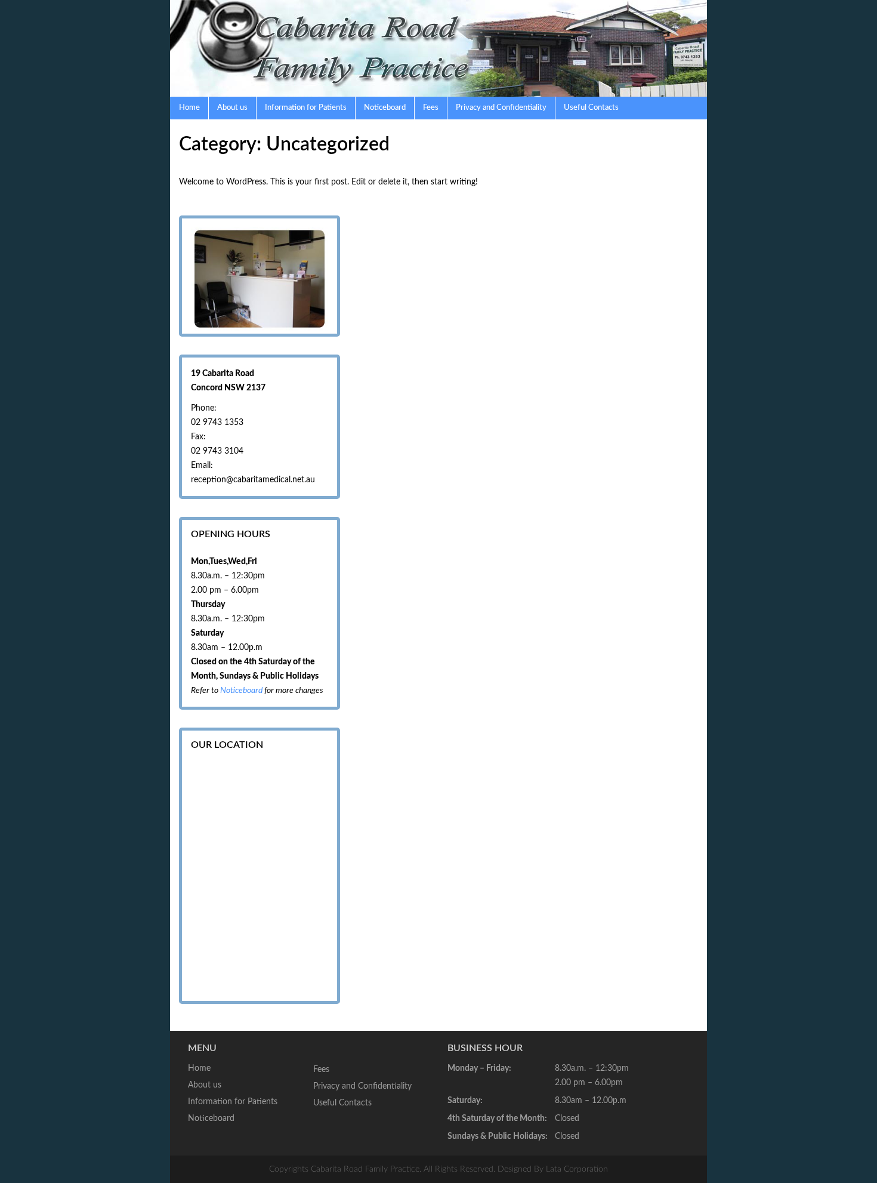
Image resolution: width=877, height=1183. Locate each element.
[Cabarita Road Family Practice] (438, 48)
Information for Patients (306, 108)
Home (189, 108)
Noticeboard (385, 108)
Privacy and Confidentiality (501, 108)
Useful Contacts (591, 108)
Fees (430, 108)
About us (232, 108)
